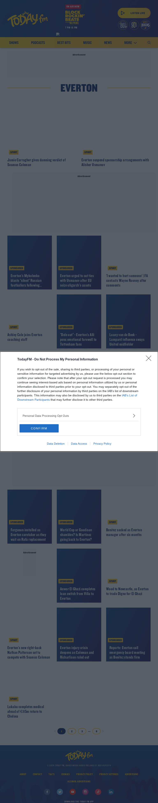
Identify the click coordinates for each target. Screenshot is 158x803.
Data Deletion (56, 443)
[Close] (150, 360)
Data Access (79, 443)
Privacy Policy (102, 443)
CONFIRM (39, 428)
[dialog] (79, 401)
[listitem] (79, 415)
